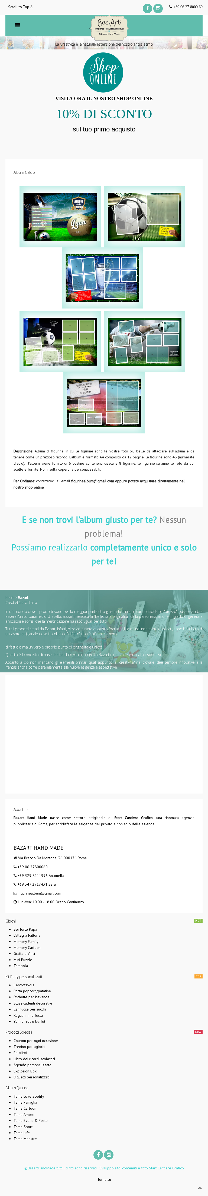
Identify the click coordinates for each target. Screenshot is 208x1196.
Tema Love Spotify (29, 1096)
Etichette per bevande (32, 996)
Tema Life (22, 1132)
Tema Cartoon (25, 1108)
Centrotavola (24, 985)
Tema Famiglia (25, 1102)
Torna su (104, 1179)
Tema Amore (24, 1114)
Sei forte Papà (25, 929)
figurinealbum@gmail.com (92, 481)
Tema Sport (23, 1126)
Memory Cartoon (27, 947)
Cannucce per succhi (30, 1009)
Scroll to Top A (20, 6)
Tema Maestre (25, 1138)
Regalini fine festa (28, 1015)
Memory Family (26, 941)
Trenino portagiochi (29, 1046)
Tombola (21, 965)
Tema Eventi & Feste (31, 1120)
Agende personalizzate (32, 1064)
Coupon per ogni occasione (36, 1040)
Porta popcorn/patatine (32, 991)
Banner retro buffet (29, 1021)
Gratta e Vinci (24, 953)
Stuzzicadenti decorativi (33, 1003)
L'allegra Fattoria (27, 935)
